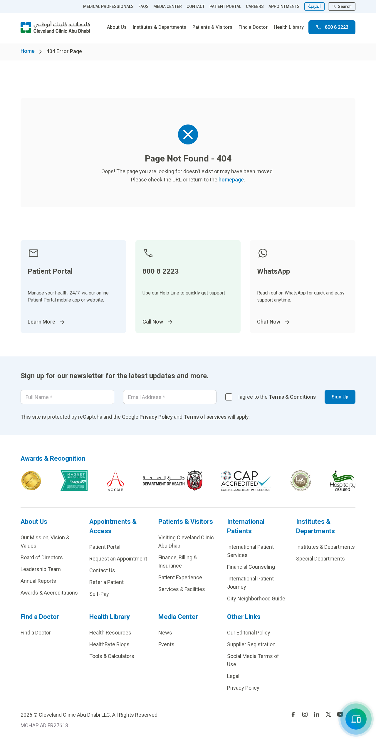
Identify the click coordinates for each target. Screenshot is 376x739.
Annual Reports (38, 581)
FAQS (143, 6)
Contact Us (102, 570)
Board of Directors (42, 557)
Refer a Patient (106, 582)
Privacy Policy (156, 417)
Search (345, 6)
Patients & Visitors (212, 27)
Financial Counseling (251, 567)
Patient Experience (180, 577)
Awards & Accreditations (49, 593)
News (165, 632)
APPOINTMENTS (284, 6)
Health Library (289, 27)
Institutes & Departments (159, 27)
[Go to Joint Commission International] (31, 480)
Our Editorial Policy (248, 632)
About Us (117, 27)
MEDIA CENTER (167, 6)
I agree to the (276, 397)
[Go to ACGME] (115, 480)
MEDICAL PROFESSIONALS (108, 6)
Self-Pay (99, 594)
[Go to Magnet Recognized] (74, 480)
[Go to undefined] (293, 714)
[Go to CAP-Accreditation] (246, 480)
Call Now (152, 322)
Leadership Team (41, 569)
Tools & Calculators (111, 656)
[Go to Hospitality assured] (343, 480)
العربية (314, 6)
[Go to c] (300, 480)
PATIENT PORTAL (225, 6)
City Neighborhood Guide (256, 598)
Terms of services (205, 417)
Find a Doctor (253, 27)
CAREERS (255, 6)
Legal (233, 676)
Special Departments (320, 558)
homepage (231, 179)
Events (166, 644)
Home (28, 51)
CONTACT (196, 6)
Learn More (41, 322)
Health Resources (110, 632)
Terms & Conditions (292, 397)
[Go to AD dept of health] (172, 480)
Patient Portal (104, 547)
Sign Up (340, 397)
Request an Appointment (118, 558)
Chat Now (268, 322)
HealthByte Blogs (109, 644)
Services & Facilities (181, 589)
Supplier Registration (251, 644)
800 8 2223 (336, 27)
